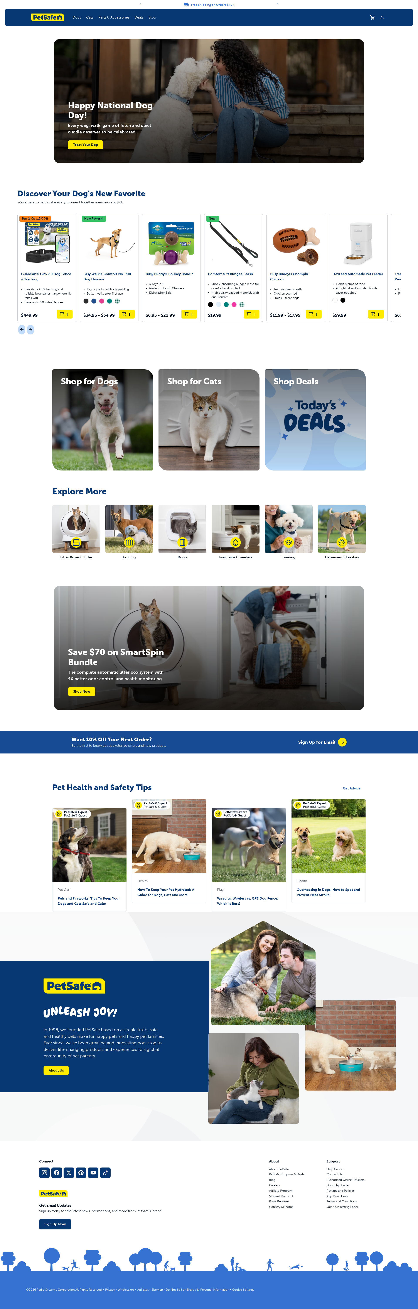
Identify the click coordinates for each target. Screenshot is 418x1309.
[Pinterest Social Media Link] (81, 1173)
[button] (77, 17)
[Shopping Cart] (372, 17)
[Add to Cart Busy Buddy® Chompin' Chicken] (314, 314)
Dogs (77, 17)
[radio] (86, 301)
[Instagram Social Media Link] (44, 1173)
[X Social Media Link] (69, 1173)
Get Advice (352, 788)
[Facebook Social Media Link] (56, 1173)
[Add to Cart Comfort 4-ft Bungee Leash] (251, 314)
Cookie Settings (243, 1290)
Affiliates (143, 1290)
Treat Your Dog (85, 145)
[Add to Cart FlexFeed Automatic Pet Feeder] (376, 314)
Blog (152, 17)
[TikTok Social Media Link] (105, 1173)
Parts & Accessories (113, 17)
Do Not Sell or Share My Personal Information (197, 1290)
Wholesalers (126, 1290)
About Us (56, 1070)
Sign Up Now (55, 1224)
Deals (139, 17)
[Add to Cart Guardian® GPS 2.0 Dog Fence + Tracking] (64, 314)
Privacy (110, 1290)
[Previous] (140, 4)
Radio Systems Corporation (56, 1290)
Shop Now (81, 691)
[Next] (277, 4)
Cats (89, 17)
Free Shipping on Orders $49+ (212, 5)
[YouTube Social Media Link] (93, 1173)
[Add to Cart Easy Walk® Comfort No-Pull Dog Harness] (127, 314)
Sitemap (157, 1290)
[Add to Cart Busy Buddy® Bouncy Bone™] (189, 314)
